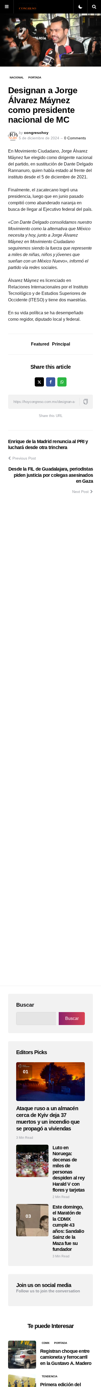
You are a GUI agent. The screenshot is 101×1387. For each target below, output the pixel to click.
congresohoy (36, 132)
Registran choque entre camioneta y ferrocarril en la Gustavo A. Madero (66, 1357)
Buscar (25, 1005)
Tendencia (49, 1376)
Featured (40, 344)
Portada (34, 77)
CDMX (46, 1342)
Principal (61, 344)
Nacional (17, 77)
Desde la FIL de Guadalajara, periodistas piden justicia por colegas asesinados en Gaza (50, 475)
